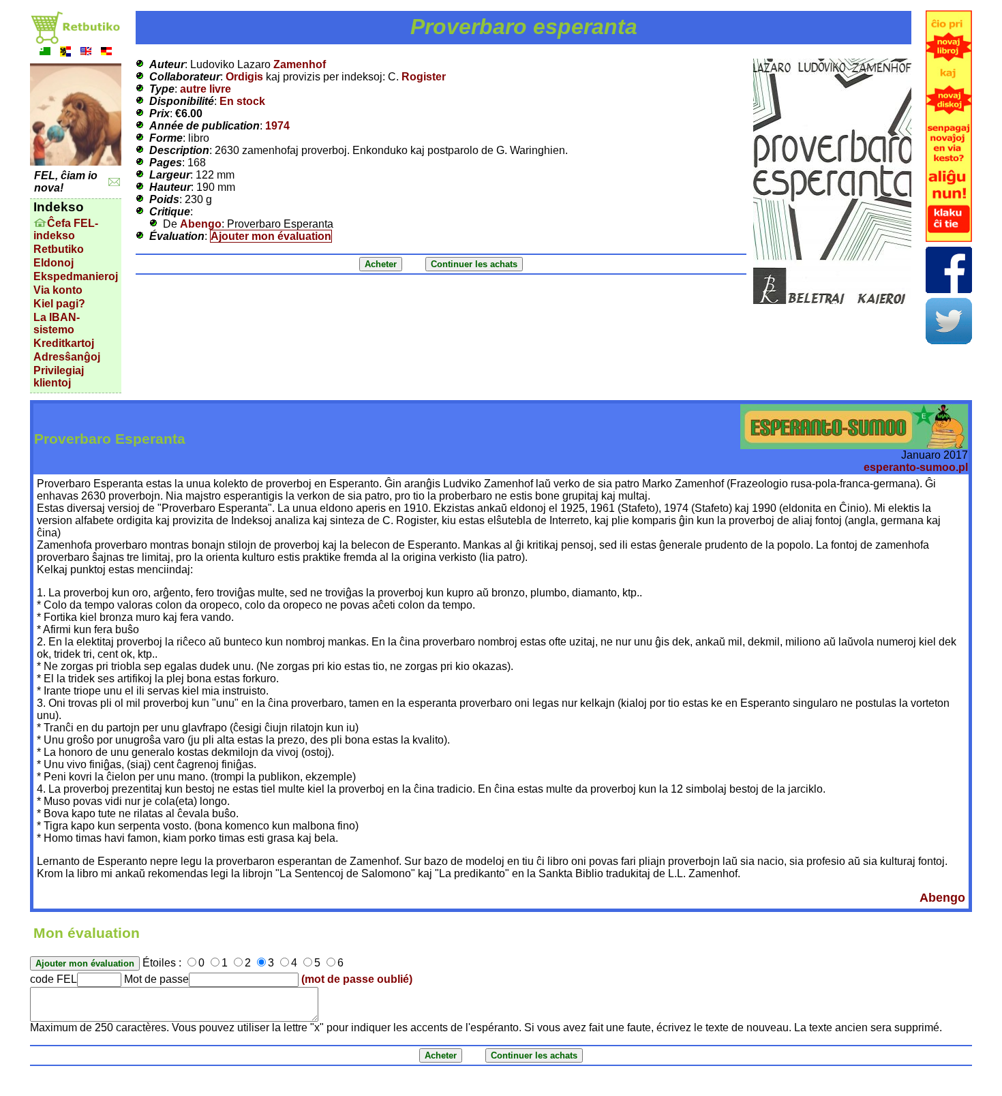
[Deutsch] (106, 53)
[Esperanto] (45, 53)
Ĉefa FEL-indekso (65, 229)
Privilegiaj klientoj (58, 377)
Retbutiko (58, 249)
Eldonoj (53, 263)
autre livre (205, 89)
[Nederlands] (65, 53)
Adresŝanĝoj (66, 357)
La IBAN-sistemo (56, 323)
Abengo (201, 224)
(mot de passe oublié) (356, 979)
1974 (277, 126)
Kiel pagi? (59, 303)
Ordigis (244, 76)
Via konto (57, 290)
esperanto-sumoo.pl (916, 467)
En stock (242, 101)
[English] (86, 53)
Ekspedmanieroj (75, 276)
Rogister (423, 76)
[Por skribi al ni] (114, 182)
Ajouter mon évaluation (271, 236)
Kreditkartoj (63, 343)
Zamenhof (299, 64)
